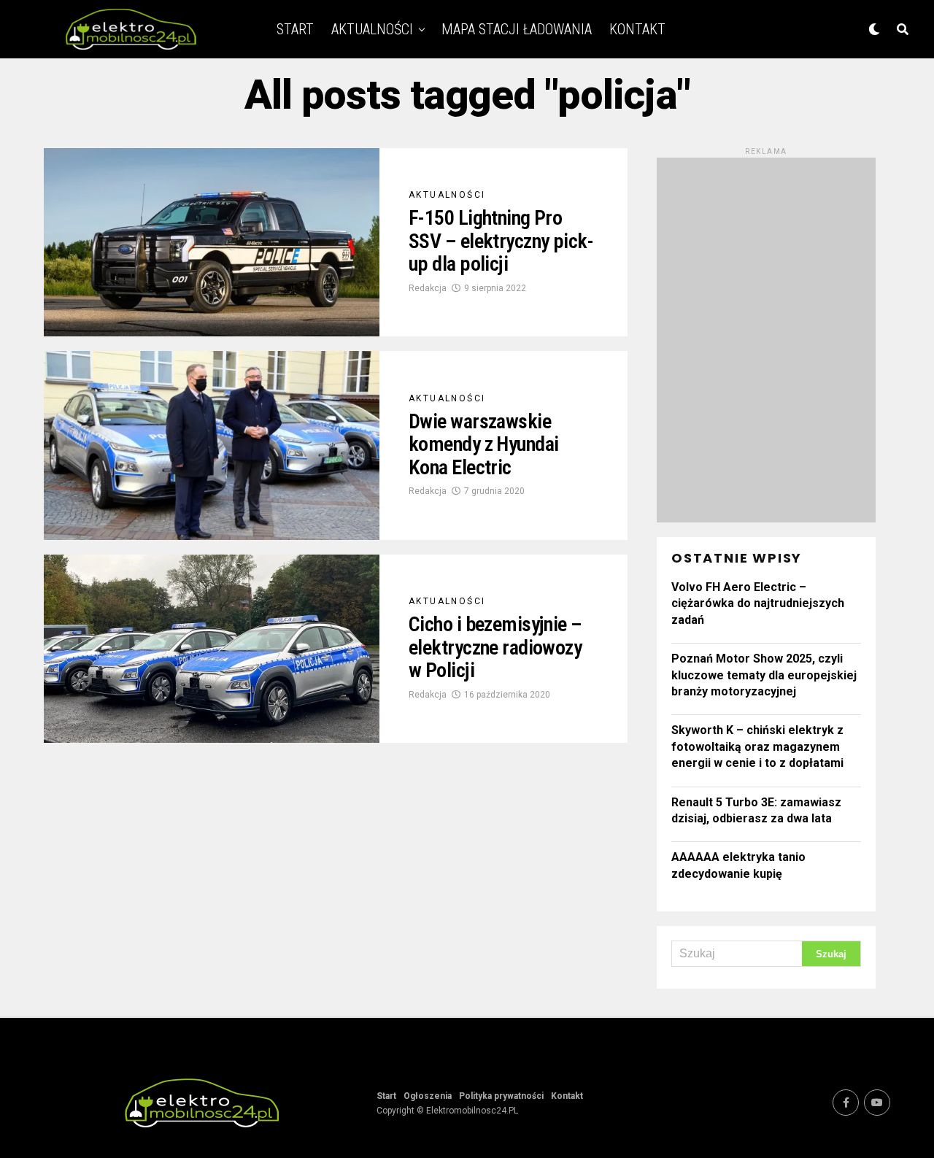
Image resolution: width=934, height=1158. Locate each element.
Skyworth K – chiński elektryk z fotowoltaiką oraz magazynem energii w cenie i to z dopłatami (757, 746)
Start (295, 29)
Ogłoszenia (428, 1096)
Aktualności (372, 29)
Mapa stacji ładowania (516, 29)
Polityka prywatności (501, 1096)
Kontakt (637, 29)
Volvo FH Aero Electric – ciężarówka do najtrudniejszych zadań (757, 603)
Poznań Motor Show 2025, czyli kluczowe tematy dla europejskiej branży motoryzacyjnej (764, 675)
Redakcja (428, 288)
